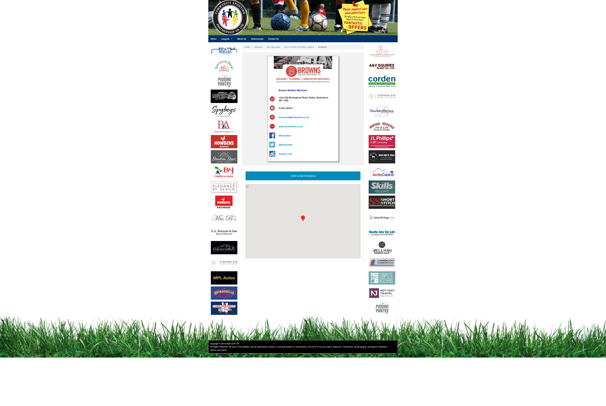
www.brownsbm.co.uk (291, 126)
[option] (224, 112)
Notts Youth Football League (299, 47)
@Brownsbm (285, 144)
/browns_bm (285, 153)
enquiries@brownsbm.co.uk (294, 117)
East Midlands (273, 47)
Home (247, 47)
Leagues (258, 47)
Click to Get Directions (303, 176)
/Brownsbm (285, 135)
